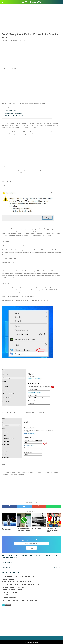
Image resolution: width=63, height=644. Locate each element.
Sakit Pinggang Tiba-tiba (9, 598)
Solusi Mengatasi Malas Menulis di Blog (14, 115)
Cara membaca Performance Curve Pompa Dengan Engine (19, 600)
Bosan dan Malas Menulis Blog (12, 110)
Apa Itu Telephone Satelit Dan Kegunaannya (8, 528)
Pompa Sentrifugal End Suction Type (13, 587)
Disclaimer (22, 638)
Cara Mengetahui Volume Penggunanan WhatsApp (23, 529)
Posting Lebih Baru (7, 567)
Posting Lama (57, 567)
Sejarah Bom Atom (37, 528)
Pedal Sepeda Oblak (8, 579)
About (5, 638)
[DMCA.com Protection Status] (7, 605)
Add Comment (21, 40)
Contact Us (13, 638)
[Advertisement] (31, 18)
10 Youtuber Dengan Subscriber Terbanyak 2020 (53, 530)
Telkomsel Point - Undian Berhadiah (13, 113)
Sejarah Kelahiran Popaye (9, 592)
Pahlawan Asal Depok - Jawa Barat (12, 589)
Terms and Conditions (53, 638)
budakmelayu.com (31, 2)
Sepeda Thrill (6, 595)
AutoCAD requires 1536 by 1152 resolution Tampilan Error (19, 576)
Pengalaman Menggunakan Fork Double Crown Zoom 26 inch (20, 584)
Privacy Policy (32, 638)
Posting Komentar (7, 562)
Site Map (41, 638)
